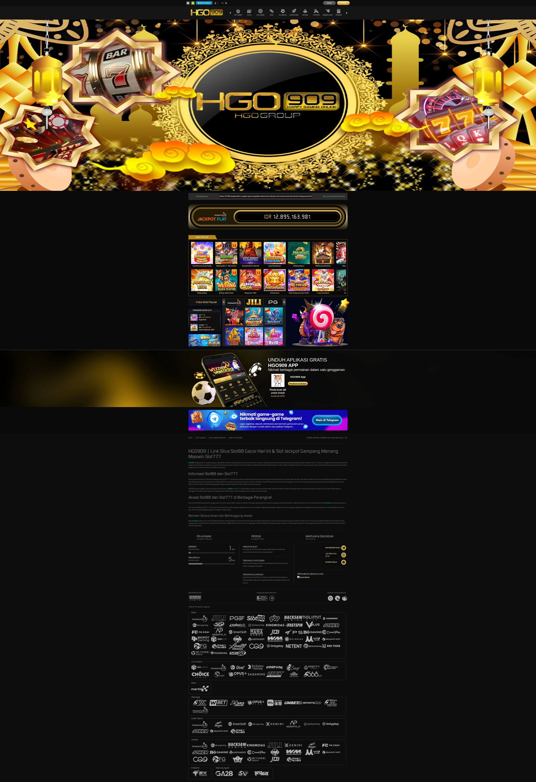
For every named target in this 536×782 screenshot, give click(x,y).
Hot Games (238, 15)
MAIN (204, 253)
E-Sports (316, 15)
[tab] (234, 302)
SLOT (190, 438)
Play (222, 219)
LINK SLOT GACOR (235, 438)
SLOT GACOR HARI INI (217, 438)
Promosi (339, 15)
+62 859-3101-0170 (331, 555)
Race (271, 15)
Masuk (329, 3)
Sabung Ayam (327, 15)
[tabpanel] (268, 105)
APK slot (327, 503)
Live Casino (260, 15)
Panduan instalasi (297, 383)
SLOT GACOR (200, 438)
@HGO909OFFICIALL (333, 548)
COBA (236, 314)
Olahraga (283, 15)
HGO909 (191, 463)
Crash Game (293, 15)
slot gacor (195, 521)
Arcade (305, 15)
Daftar (343, 3)
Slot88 (230, 489)
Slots (249, 15)
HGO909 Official (331, 562)
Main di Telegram (205, 3)
